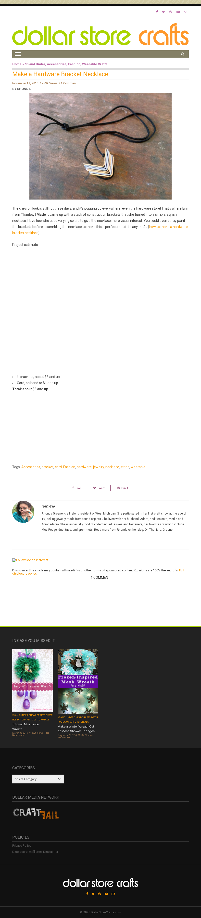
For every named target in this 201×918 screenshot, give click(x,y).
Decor (49, 715)
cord (58, 467)
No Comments (65, 737)
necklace (112, 467)
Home (17, 64)
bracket (47, 467)
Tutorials (43, 719)
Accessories (56, 64)
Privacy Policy (21, 845)
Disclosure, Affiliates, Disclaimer (35, 852)
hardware (84, 467)
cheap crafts (37, 715)
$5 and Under (35, 64)
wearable (138, 467)
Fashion (74, 64)
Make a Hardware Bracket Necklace (60, 74)
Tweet (101, 488)
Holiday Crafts (21, 719)
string (125, 467)
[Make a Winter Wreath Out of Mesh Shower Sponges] (78, 682)
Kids (34, 719)
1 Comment (69, 83)
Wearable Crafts (94, 64)
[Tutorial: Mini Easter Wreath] (32, 681)
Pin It (124, 488)
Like (78, 488)
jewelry (98, 467)
